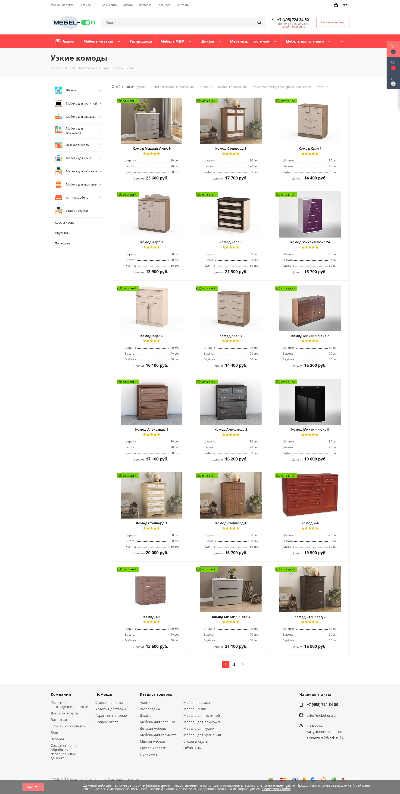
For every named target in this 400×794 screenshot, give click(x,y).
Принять (33, 787)
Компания (61, 694)
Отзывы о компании (68, 726)
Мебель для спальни (157, 722)
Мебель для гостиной (201, 715)
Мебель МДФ (194, 709)
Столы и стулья (196, 741)
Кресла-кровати (153, 747)
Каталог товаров (156, 694)
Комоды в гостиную (232, 87)
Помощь (103, 694)
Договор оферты (65, 713)
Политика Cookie (276, 788)
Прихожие (148, 754)
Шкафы (146, 715)
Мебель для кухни (199, 728)
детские (323, 87)
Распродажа (150, 709)
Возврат (57, 739)
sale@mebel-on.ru (293, 26)
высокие (206, 87)
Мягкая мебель (152, 741)
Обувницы (192, 747)
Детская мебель (153, 728)
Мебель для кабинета (158, 734)
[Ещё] (342, 41)
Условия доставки (110, 709)
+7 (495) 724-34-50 (293, 19)
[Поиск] (259, 22)
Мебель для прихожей (202, 722)
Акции (145, 702)
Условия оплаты (109, 702)
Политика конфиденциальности (69, 704)
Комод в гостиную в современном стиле (282, 87)
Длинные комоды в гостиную (172, 87)
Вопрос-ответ (106, 722)
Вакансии (59, 719)
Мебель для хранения (202, 734)
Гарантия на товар (111, 715)
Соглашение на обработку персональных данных (64, 751)
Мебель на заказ (197, 702)
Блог (54, 732)
